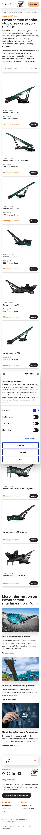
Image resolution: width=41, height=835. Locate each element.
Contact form (26, 806)
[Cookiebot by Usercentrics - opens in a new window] (25, 374)
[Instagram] (8, 774)
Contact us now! (8, 746)
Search (34, 68)
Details (33, 124)
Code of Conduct (8, 826)
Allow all (20, 445)
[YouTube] (19, 774)
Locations (6, 808)
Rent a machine (8, 653)
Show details (29, 438)
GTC (31, 826)
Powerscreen (36, 12)
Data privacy (22, 826)
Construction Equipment (15, 12)
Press (4, 811)
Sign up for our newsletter (17, 795)
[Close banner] (38, 374)
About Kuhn (6, 806)
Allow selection (20, 452)
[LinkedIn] (13, 774)
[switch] (36, 417)
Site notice (6, 829)
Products (28, 12)
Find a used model (9, 699)
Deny (20, 459)
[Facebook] (3, 774)
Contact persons (27, 808)
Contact (33, 4)
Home (4, 12)
